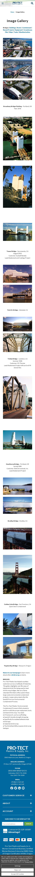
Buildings (13, 28)
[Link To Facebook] (11, 789)
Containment (26, 28)
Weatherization (24, 32)
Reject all (17, 870)
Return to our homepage (11, 673)
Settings (17, 866)
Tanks (16, 32)
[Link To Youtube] (23, 789)
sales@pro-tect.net (17, 784)
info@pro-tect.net (17, 782)
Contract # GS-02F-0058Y (19, 829)
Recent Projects (8, 30)
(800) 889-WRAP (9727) (17, 771)
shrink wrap (15, 675)
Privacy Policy (29, 862)
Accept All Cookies (17, 874)
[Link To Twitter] (15, 789)
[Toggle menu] (2, 3)
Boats (19, 28)
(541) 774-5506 (21, 773)
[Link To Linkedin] (19, 789)
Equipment (19, 30)
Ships (11, 32)
